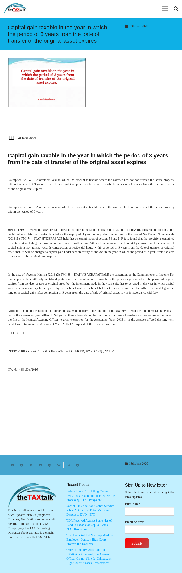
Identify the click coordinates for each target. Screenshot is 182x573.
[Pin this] (49, 465)
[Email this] (12, 465)
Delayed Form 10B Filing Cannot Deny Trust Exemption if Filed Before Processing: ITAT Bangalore (90, 496)
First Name (132, 504)
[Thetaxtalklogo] (15, 9)
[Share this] (21, 465)
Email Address (134, 522)
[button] (164, 8)
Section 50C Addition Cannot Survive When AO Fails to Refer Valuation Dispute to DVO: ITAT (90, 510)
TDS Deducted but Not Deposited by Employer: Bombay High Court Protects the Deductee (89, 540)
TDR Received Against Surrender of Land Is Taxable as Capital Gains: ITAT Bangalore (89, 525)
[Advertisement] (135, 98)
